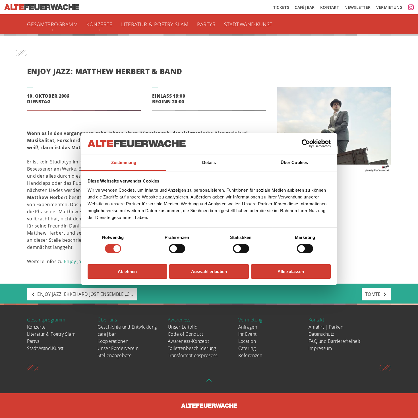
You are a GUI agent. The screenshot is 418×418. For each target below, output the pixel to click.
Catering (247, 348)
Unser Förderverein (118, 348)
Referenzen (250, 355)
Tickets (281, 7)
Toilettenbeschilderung (192, 348)
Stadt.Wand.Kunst (248, 24)
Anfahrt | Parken (326, 327)
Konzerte (99, 24)
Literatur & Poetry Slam (155, 24)
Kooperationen (113, 341)
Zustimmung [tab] (123, 162)
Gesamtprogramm (52, 24)
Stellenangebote (115, 355)
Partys (206, 24)
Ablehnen (127, 271)
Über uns (107, 320)
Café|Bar (304, 7)
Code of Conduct (185, 334)
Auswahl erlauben (209, 271)
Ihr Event (247, 334)
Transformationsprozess (193, 355)
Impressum (320, 348)
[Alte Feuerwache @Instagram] (411, 7)
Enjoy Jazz (74, 261)
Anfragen (247, 327)
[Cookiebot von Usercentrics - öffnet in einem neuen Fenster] (306, 143)
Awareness (179, 320)
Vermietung (389, 7)
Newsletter (357, 7)
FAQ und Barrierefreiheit (334, 341)
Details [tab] (209, 162)
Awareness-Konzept (188, 341)
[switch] (177, 248)
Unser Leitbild (183, 327)
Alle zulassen (291, 271)
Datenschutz (321, 334)
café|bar (107, 334)
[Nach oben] (209, 382)
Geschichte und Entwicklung (127, 327)
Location (247, 341)
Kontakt (329, 7)
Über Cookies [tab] (294, 162)
